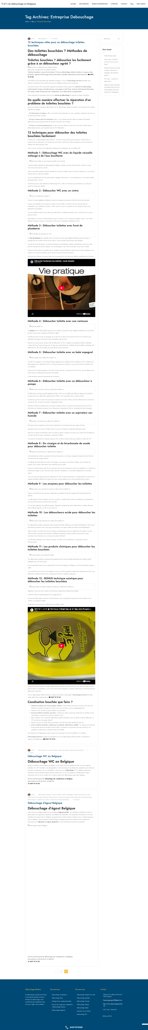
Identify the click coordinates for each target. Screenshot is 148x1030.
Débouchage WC (42, 38)
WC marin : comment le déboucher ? (111, 80)
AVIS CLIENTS (141, 4)
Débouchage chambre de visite (82, 794)
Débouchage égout (44, 797)
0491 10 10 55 (35, 784)
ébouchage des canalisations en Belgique (58, 779)
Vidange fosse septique (63, 799)
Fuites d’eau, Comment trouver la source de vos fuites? (111, 61)
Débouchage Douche (33, 797)
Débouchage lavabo (76, 797)
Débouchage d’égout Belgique (45, 803)
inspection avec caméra (43, 799)
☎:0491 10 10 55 (55, 697)
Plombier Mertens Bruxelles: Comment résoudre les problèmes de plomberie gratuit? (112, 71)
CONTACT (124, 4)
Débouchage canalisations (77, 750)
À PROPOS (114, 4)
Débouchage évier (53, 797)
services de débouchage (62, 95)
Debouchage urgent (110, 56)
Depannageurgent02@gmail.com (112, 1000)
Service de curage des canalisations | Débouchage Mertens (62, 1006)
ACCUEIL (73, 4)
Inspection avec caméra (84, 1011)
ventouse (32, 331)
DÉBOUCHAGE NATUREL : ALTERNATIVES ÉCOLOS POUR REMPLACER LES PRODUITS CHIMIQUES (112, 88)
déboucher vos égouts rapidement (48, 822)
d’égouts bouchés (63, 812)
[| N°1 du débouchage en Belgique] (18, 4)
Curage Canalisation (53, 750)
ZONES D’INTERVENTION (100, 4)
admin (32, 38)
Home (27, 22)
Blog (132, 4)
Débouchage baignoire (64, 750)
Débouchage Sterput (86, 797)
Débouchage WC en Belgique (44, 756)
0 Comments (54, 38)
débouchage (69, 770)
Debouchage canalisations (59, 995)
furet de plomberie (35, 238)
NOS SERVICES (84, 4)
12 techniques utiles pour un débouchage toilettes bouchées (56, 43)
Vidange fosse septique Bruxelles (61, 1001)
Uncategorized (53, 799)
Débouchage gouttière (64, 797)
